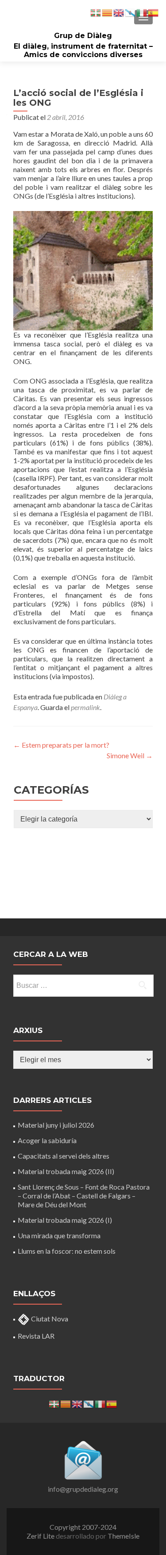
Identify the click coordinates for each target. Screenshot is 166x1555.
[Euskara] (54, 1403)
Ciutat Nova (49, 1318)
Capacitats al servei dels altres (63, 1156)
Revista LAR (36, 1336)
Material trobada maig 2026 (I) (65, 1220)
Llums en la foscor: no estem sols (67, 1251)
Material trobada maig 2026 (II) (66, 1171)
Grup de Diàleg (83, 35)
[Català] (66, 1403)
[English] (77, 1403)
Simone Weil (130, 755)
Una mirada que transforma (59, 1235)
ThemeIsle (123, 1536)
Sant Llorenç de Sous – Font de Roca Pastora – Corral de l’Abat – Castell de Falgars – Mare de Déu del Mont (84, 1196)
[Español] (112, 1403)
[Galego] (89, 1403)
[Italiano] (100, 1403)
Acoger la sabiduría (47, 1140)
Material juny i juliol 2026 (56, 1125)
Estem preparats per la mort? (61, 745)
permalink (85, 707)
